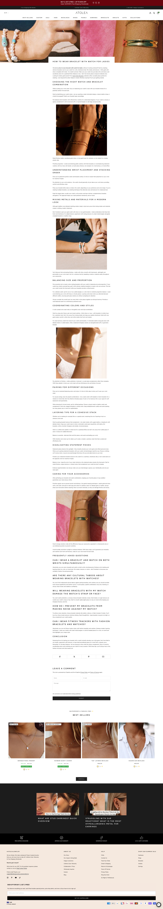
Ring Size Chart (105, 875)
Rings (139, 858)
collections (135, 17)
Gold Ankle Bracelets (78, 76)
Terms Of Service (105, 869)
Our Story (66, 855)
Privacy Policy (84, 672)
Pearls (84, 17)
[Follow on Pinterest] (12, 877)
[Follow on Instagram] (7, 877)
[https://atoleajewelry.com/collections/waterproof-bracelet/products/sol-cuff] (81, 515)
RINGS (75, 17)
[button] (158, 904)
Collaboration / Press (69, 866)
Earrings (93, 17)
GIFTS (125, 17)
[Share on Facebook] (60, 657)
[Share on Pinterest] (89, 657)
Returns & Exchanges (106, 866)
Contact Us (104, 858)
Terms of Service (94, 672)
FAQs (102, 855)
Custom (39, 17)
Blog (65, 875)
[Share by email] (103, 657)
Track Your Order (105, 861)
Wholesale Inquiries (69, 869)
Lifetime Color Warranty (70, 863)
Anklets (116, 17)
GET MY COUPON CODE (81, 898)
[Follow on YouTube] (16, 877)
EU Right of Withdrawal (107, 878)
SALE (47, 17)
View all (81, 779)
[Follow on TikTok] (20, 877)
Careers (66, 872)
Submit (81, 698)
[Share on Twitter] (74, 657)
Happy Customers (68, 861)
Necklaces (65, 17)
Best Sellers (28, 17)
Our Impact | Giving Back (70, 858)
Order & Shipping (105, 863)
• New (55, 17)
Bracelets (105, 17)
